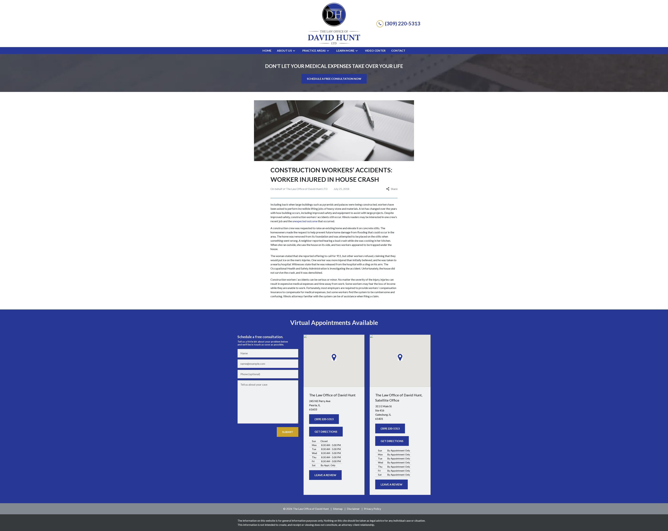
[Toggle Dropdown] (295, 50)
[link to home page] (334, 23)
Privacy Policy (372, 508)
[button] (334, 357)
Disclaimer (353, 508)
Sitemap (338, 508)
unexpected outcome (304, 221)
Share (394, 188)
